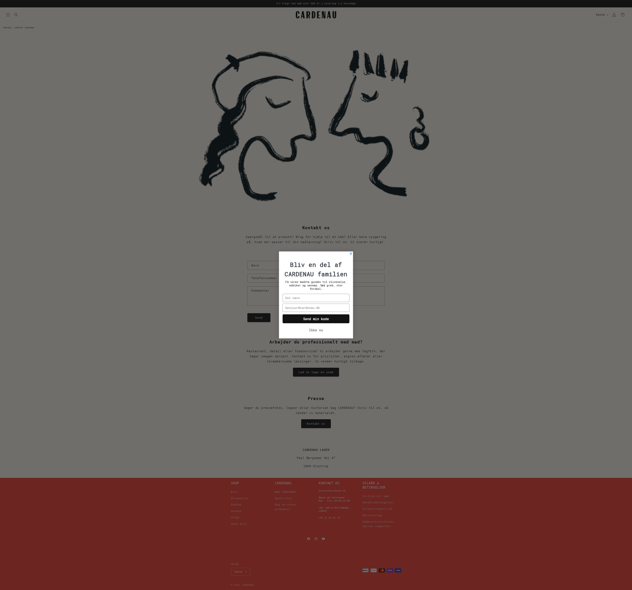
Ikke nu (316, 330)
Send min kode (316, 319)
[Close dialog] (351, 253)
